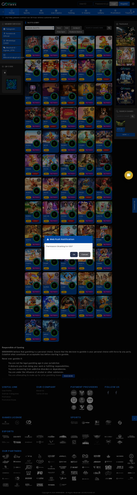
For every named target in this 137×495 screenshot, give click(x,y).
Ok (74, 254)
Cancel (84, 254)
